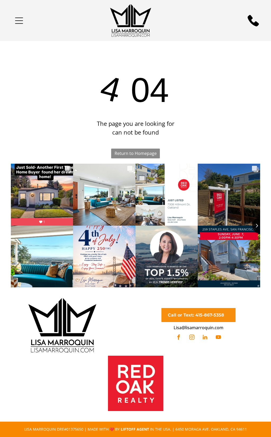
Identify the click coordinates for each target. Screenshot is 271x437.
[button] (19, 21)
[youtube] (218, 337)
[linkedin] (205, 337)
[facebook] (179, 337)
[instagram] (192, 337)
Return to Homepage (136, 153)
